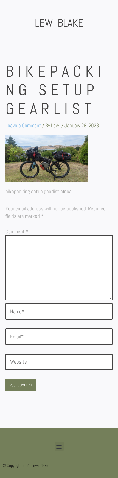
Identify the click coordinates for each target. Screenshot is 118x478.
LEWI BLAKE (59, 23)
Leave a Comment (23, 125)
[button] (59, 446)
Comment (16, 231)
